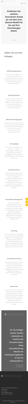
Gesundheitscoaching (14, 258)
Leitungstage (14, 144)
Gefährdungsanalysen (14, 71)
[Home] (7, 3)
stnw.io (16, 402)
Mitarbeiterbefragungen (14, 119)
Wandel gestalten (14, 95)
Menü (24, 3)
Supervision (14, 286)
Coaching (14, 231)
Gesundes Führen (14, 170)
